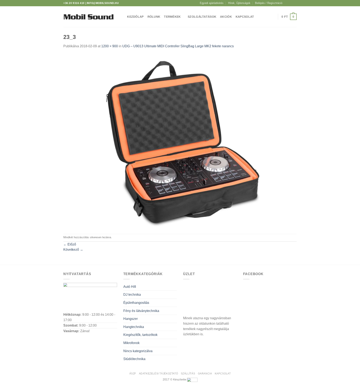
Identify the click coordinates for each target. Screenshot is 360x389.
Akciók (226, 16)
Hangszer (130, 318)
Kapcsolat (245, 16)
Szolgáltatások (202, 16)
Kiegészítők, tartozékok (140, 335)
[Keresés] (121, 16)
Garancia (205, 373)
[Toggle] (175, 286)
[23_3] (180, 141)
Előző (69, 244)
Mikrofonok (131, 343)
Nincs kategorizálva (137, 351)
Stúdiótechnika (134, 359)
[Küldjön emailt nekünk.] (294, 3)
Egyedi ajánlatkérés (212, 3)
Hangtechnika (133, 327)
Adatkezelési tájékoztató (158, 373)
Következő (73, 249)
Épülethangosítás (136, 302)
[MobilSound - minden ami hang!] (88, 16)
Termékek (172, 16)
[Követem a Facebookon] (286, 3)
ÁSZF (132, 373)
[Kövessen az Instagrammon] (290, 3)
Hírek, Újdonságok (239, 3)
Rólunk (154, 16)
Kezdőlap (135, 16)
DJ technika (132, 294)
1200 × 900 (109, 46)
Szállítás (188, 373)
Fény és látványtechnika (141, 311)
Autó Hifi (129, 286)
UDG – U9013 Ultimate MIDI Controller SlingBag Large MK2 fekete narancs (178, 46)
